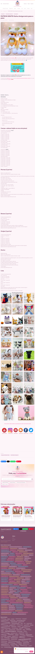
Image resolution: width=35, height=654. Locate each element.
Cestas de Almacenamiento (15, 623)
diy (24, 623)
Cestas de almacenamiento (19, 561)
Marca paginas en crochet (21, 587)
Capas (6, 629)
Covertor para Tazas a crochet (23, 566)
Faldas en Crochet (3, 634)
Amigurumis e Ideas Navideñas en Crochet (14, 641)
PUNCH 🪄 (19, 599)
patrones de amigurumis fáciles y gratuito (23, 78)
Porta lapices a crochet (5, 597)
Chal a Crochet (28, 561)
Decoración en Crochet (23, 645)
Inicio (1, 3)
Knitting (28, 581)
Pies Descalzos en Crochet (26, 594)
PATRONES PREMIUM (16, 594)
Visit (5, 423)
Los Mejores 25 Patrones (14, 644)
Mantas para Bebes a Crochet (21, 620)
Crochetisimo (13, 57)
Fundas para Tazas (22, 637)
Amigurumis (11, 8)
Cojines (28, 563)
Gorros (25, 8)
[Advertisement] (17, 443)
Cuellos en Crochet (16, 569)
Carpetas (18, 8)
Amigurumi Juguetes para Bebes (5, 628)
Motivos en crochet (24, 589)
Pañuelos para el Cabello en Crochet (25, 592)
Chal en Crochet (13, 626)
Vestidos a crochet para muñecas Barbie (7, 610)
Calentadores (3, 558)
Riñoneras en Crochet (4, 602)
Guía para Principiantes (30, 636)
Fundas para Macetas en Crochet (26, 576)
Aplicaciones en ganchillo (14, 637)
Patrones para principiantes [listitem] (21, 482)
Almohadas (9, 636)
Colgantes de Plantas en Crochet (5, 623)
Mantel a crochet (12, 587)
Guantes (9, 618)
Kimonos (23, 581)
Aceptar (31, 651)
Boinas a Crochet (3, 636)
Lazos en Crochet (3, 619)
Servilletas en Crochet (27, 604)
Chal (22, 8)
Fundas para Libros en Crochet (14, 576)
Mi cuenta (13, 539)
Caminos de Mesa (11, 558)
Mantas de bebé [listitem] (12, 482)
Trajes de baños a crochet (28, 607)
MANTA (27, 633)
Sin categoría (11, 605)
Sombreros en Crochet (19, 605)
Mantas (28, 8)
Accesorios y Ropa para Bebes (5, 622)
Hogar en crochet (4, 579)
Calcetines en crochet (25, 641)
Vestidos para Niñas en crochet (6, 612)
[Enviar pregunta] (32, 479)
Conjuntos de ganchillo (12, 566)
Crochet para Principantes (20, 568)
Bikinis (30, 641)
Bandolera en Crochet (12, 629)
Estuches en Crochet (4, 641)
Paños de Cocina (4, 592)
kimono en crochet (27, 628)
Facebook (4, 461)
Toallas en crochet (4, 607)
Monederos (16, 589)
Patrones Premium (6, 3)
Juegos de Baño (12, 581)
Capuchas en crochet (12, 625)
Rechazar (26, 651)
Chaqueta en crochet (15, 636)
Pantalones (11, 592)
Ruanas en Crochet (27, 602)
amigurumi (8, 78)
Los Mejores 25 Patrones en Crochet (6, 584)
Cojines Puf (16, 634)
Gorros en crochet (4, 642)
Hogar (24, 629)
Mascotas (19, 626)
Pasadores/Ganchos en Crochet (6, 594)
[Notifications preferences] (1, 652)
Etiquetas (32, 3)
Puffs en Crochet (13, 599)
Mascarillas (29, 587)
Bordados (30, 645)
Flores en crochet (16, 574)
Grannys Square (28, 629)
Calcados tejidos (20, 556)
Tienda (29, 3)
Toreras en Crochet (19, 607)
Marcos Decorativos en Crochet (5, 645)
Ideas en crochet (17, 579)
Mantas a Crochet (14, 621)
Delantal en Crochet (18, 571)
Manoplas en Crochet (4, 586)
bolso (2, 637)
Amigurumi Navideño (22, 636)
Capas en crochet (27, 558)
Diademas (20, 644)
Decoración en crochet (9, 571)
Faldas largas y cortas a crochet (6, 574)
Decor (2, 571)
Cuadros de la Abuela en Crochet (6, 569)
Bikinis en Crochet (19, 553)
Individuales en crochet (14, 633)
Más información (25, 649)
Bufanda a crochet (4, 556)
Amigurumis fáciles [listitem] (5, 482)
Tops (31, 8)
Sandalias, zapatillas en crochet (17, 604)
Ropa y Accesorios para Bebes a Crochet (16, 602)
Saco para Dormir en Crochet (5, 604)
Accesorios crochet (4, 546)
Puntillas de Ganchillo (26, 599)
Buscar (13, 540)
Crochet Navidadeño (11, 634)
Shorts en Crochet (4, 605)
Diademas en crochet (26, 571)
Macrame (15, 584)
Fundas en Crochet (4, 576)
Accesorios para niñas (4, 548)
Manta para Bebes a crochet (14, 586)
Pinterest (19, 461)
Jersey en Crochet (4, 581)
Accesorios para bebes (27, 546)
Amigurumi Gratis (5, 8)
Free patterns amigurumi (25, 574)
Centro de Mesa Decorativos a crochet (7, 561)
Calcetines (26, 556)
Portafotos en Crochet (13, 597)
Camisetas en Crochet (19, 558)
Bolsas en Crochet (29, 634)
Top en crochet (11, 607)
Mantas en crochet (4, 587)
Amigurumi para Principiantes (6, 551)
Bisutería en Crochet (26, 642)
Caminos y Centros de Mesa (5, 644)
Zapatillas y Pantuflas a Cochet (22, 612)
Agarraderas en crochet (22, 548)
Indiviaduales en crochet (25, 579)
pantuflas (16, 592)
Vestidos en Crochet (18, 610)
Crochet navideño (12, 568)
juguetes (9, 79)
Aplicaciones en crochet (23, 551)
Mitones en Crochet (4, 589)
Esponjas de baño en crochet (26, 626)
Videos (14, 612)
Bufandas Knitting (12, 556)
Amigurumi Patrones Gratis (25, 639)
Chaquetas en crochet (21, 563)
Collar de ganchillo (4, 566)
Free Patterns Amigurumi (10, 631)
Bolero (22, 623)
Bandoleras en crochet (4, 553)
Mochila (11, 589)
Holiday (10, 579)
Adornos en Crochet (13, 548)
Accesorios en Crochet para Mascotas (15, 546)
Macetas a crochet (12, 620)
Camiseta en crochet (20, 624)
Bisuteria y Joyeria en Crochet (28, 553)
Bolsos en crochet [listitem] (5, 484)
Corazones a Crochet (26, 644)
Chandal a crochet (13, 563)
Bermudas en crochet (15, 628)
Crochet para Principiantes (8, 647)
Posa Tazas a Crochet (4, 599)
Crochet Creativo (4, 568)
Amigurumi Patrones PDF (11, 642)
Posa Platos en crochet (23, 597)
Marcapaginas (24, 618)
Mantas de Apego (24, 586)
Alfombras (31, 625)
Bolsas (15, 8)
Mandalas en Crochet (22, 584)
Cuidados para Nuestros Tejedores (26, 569)
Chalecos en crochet (4, 563)
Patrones (25, 3)
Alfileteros (25, 631)
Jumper (18, 581)
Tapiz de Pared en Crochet (29, 605)
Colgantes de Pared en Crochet (5, 626)
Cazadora (2, 629)
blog (2, 647)
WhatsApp (13, 461)
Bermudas (12, 553)
